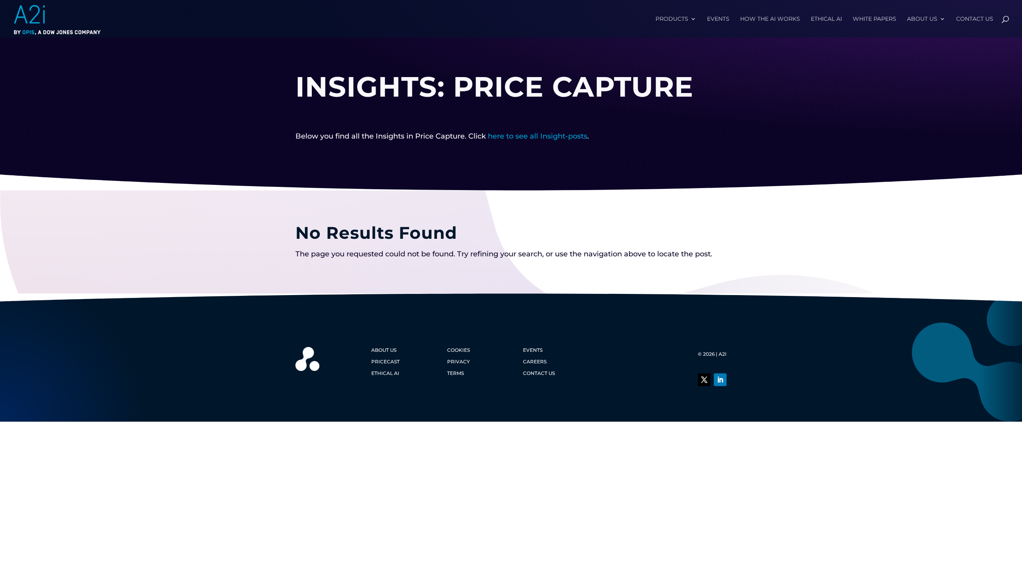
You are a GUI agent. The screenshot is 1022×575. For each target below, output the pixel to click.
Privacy (458, 362)
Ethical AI (826, 19)
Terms (455, 373)
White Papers (874, 19)
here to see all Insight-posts (537, 136)
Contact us (974, 19)
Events (718, 19)
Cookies (458, 350)
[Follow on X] (704, 379)
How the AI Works (770, 19)
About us (922, 19)
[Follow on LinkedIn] (720, 379)
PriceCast (385, 362)
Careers (535, 362)
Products (672, 19)
